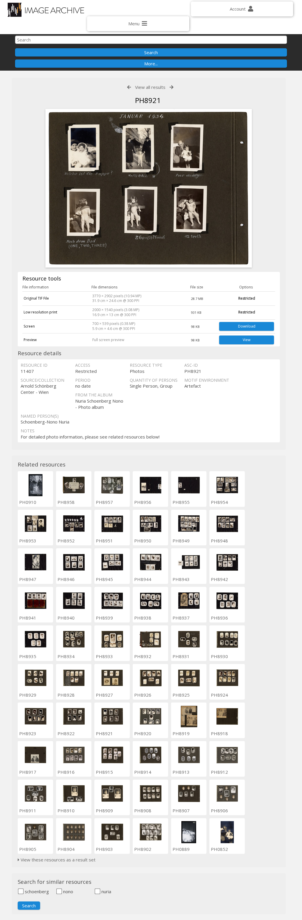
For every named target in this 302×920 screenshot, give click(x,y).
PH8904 (66, 849)
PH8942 (219, 579)
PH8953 (27, 541)
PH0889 (181, 849)
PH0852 (219, 849)
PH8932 (142, 656)
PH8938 (142, 618)
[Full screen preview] (148, 189)
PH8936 (219, 618)
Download (246, 326)
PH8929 (27, 695)
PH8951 (104, 541)
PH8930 (219, 656)
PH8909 (104, 810)
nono (67, 891)
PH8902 (142, 849)
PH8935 (27, 656)
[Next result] (171, 87)
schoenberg (36, 891)
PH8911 (27, 810)
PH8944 (142, 579)
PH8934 (66, 656)
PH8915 (104, 772)
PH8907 (181, 810)
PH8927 (104, 695)
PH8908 (142, 810)
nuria (105, 891)
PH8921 (104, 733)
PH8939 (104, 618)
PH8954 (219, 502)
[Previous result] (129, 87)
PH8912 (219, 772)
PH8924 (219, 695)
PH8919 (181, 733)
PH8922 (66, 733)
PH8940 (66, 618)
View (246, 339)
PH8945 (104, 579)
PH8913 (181, 772)
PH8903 (104, 849)
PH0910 (27, 502)
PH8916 (66, 772)
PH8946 (66, 579)
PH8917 (27, 772)
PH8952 (66, 541)
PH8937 (181, 618)
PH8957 (104, 502)
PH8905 (27, 849)
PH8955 (181, 502)
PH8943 (181, 579)
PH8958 (66, 502)
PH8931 (181, 656)
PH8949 (181, 541)
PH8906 (219, 810)
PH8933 (104, 656)
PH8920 (142, 733)
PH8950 (142, 541)
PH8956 (142, 502)
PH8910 (66, 810)
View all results (150, 87)
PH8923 (27, 733)
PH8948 (219, 541)
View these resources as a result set (57, 860)
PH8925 (181, 695)
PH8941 (27, 618)
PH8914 (142, 772)
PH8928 (66, 695)
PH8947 (27, 579)
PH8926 (142, 695)
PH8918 (219, 733)
